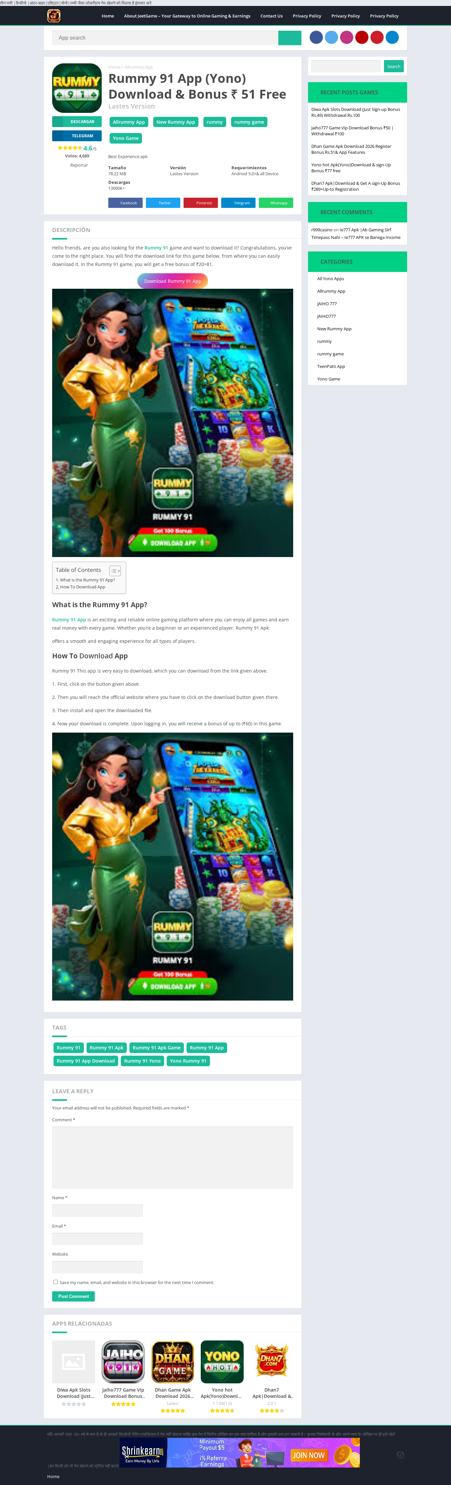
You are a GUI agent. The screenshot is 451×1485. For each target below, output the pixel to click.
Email (59, 1226)
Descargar (82, 121)
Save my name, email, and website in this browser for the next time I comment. (137, 1282)
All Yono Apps (330, 278)
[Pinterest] (377, 37)
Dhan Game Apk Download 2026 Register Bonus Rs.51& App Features (351, 149)
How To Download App (82, 587)
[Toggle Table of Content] (111, 571)
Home (108, 16)
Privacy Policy (307, 16)
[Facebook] (316, 37)
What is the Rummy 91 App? (87, 580)
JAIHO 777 (327, 304)
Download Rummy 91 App (172, 281)
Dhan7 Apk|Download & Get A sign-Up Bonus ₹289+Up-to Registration (355, 186)
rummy (215, 122)
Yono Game (126, 138)
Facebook (129, 202)
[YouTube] (361, 37)
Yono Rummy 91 (188, 1061)
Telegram (242, 202)
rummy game (249, 122)
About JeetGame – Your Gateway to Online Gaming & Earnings (187, 16)
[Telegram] (392, 37)
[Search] (289, 38)
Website (60, 1254)
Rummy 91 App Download (86, 1061)
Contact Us (271, 16)
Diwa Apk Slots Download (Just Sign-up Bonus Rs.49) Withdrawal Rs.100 (355, 112)
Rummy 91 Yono (142, 1061)
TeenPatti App (331, 366)
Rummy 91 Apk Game (157, 1047)
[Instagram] (346, 37)
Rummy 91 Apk (106, 1047)
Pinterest (204, 202)
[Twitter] (331, 37)
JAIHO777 (326, 316)
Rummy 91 (156, 248)
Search (393, 66)
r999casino (321, 230)
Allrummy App (139, 67)
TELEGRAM (82, 136)
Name (59, 1198)
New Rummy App (175, 122)
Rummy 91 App (69, 619)
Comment (63, 1120)
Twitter (165, 202)
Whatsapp (279, 202)
